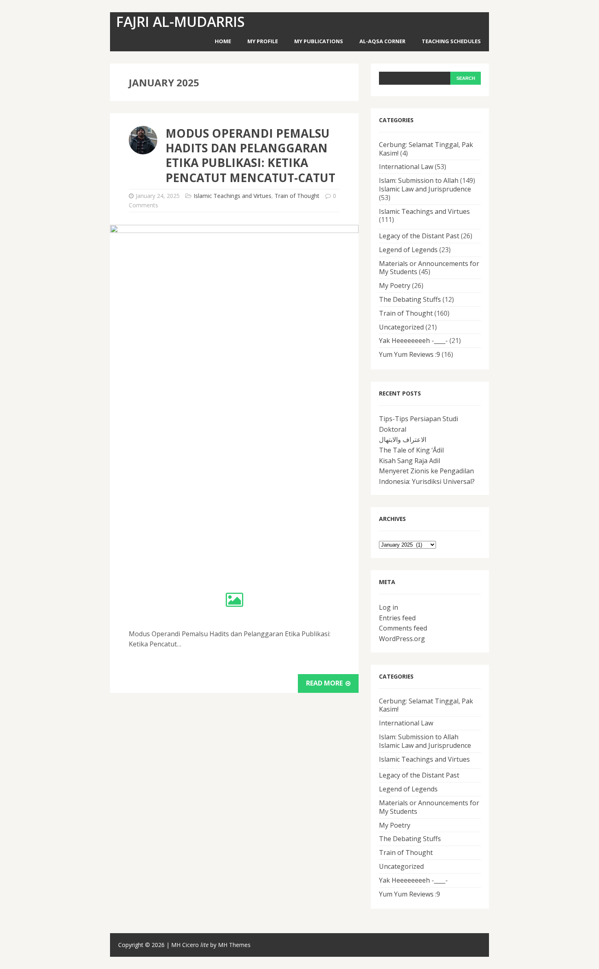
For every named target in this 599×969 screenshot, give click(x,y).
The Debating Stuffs (410, 299)
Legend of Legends (408, 249)
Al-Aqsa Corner (382, 41)
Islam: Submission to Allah (418, 180)
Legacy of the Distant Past (419, 235)
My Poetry (394, 285)
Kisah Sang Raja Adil (409, 460)
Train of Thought (297, 196)
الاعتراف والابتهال (402, 439)
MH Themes (234, 945)
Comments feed (403, 628)
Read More (325, 683)
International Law (406, 166)
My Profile (262, 41)
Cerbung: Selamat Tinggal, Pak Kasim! (426, 149)
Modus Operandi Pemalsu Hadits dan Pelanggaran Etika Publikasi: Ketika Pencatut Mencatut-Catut (250, 155)
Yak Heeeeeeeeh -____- (413, 340)
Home (223, 41)
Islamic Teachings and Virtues (232, 196)
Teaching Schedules (451, 41)
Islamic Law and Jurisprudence (425, 189)
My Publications (318, 41)
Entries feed (397, 617)
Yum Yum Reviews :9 (409, 354)
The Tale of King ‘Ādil (411, 450)
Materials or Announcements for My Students (429, 268)
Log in (388, 607)
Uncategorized (401, 327)
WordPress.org (402, 638)
